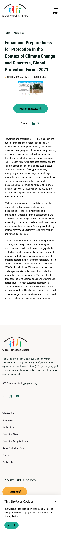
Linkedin (4, 396)
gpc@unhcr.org (30, 383)
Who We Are (8, 413)
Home (7, 33)
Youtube (18, 397)
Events (5, 455)
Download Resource (29, 108)
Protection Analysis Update (15, 441)
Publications (18, 33)
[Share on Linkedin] (33, 123)
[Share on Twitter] (38, 123)
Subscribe (13, 491)
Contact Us (7, 462)
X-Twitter (11, 397)
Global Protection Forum (14, 448)
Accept (11, 525)
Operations (7, 420)
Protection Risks (10, 434)
